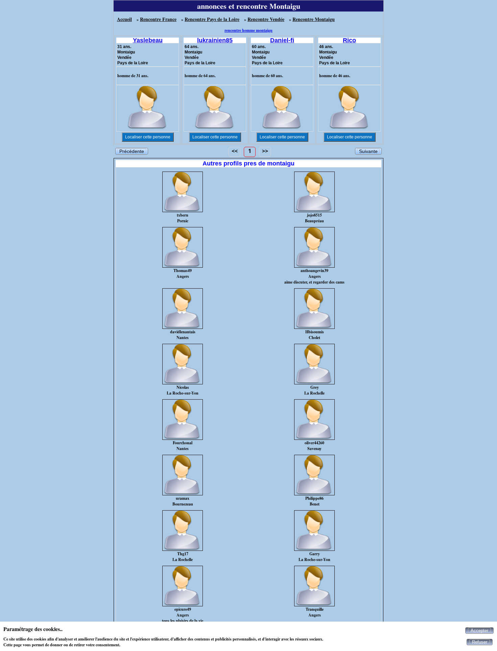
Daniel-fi (282, 40)
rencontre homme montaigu (248, 30)
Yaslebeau (148, 40)
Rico (349, 40)
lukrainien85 (215, 40)
